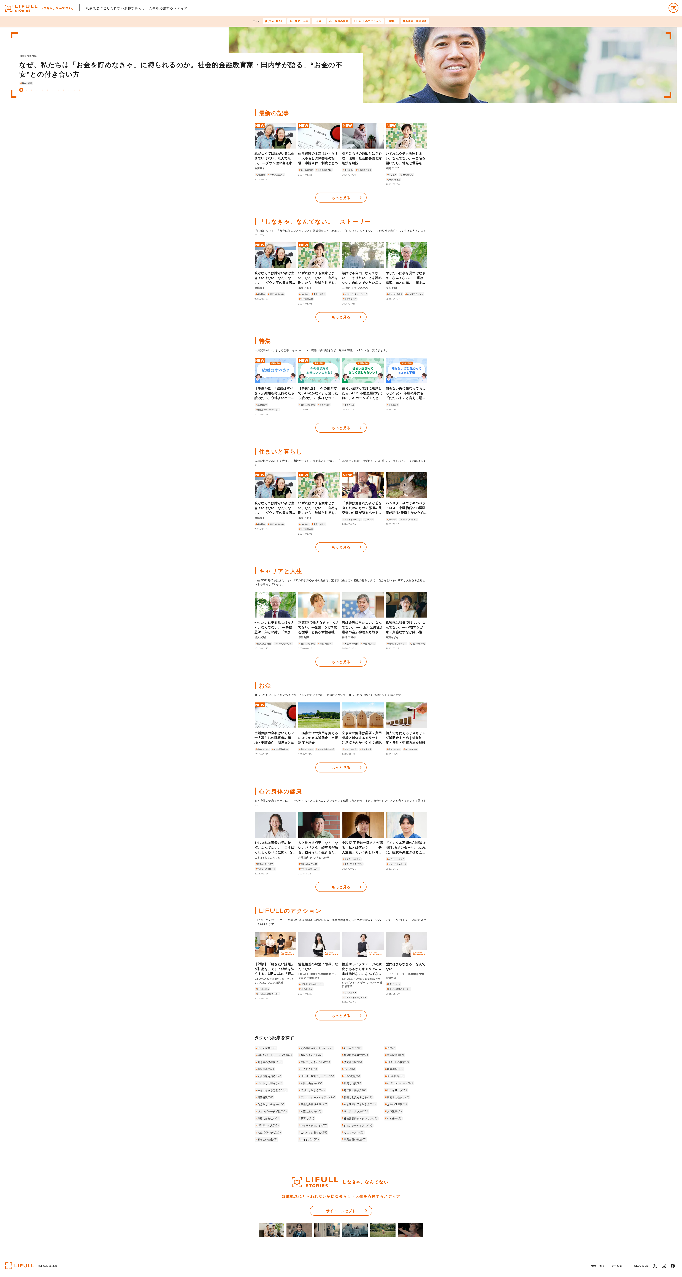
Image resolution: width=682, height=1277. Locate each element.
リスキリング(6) (397, 1090)
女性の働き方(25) (311, 1083)
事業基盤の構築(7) (355, 1139)
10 (74, 90)
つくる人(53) (309, 1069)
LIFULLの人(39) (268, 1125)
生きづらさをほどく (56, 83)
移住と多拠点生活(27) (314, 1104)
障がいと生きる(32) (313, 1090)
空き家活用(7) (395, 1055)
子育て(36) (308, 1118)
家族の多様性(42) (268, 1118)
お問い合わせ (597, 1265)
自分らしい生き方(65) (271, 1104)
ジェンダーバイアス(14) (358, 1125)
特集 (392, 21)
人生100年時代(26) (269, 1132)
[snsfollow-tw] (655, 1266)
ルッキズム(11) (352, 1048)
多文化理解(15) (353, 1062)
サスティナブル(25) (356, 1111)
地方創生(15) (395, 1069)
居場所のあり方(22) (356, 1055)
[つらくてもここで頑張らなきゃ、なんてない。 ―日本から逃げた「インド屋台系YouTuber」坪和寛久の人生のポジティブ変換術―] (453, 65)
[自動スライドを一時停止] (21, 89)
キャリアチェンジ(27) (314, 1125)
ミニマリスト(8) (354, 1132)
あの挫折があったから (32, 83)
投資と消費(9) (352, 1083)
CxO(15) (349, 1069)
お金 (318, 21)
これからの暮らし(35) (314, 1132)
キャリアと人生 (298, 21)
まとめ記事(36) (267, 1048)
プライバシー (618, 1265)
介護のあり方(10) (311, 1111)
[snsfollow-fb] (673, 1266)
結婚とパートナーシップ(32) (275, 1055)
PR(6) (391, 1048)
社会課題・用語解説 (415, 21)
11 (79, 90)
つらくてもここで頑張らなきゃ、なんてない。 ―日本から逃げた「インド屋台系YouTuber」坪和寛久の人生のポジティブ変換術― (182, 64)
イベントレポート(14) (400, 1083)
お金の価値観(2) (397, 1104)
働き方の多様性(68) (270, 1062)
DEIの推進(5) (395, 1076)
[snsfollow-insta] (664, 1266)
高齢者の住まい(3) (398, 1097)
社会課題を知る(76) (269, 1076)
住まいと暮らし (274, 21)
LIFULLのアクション (367, 21)
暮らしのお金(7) (267, 1139)
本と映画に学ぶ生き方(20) (360, 1104)
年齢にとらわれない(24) (315, 1062)
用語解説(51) (265, 1097)
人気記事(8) (394, 1111)
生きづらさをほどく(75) (272, 1090)
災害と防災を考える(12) (358, 1097)
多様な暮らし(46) (311, 1055)
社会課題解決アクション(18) (361, 1118)
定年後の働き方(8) (355, 1090)
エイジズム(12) (310, 1139)
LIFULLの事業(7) (398, 1062)
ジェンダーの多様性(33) (272, 1111)
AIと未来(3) (394, 1118)
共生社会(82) (266, 1069)
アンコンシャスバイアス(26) (318, 1097)
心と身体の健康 (338, 21)
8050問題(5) (352, 1076)
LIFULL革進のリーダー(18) (317, 1076)
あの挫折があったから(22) (317, 1048)
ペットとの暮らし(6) (270, 1083)
